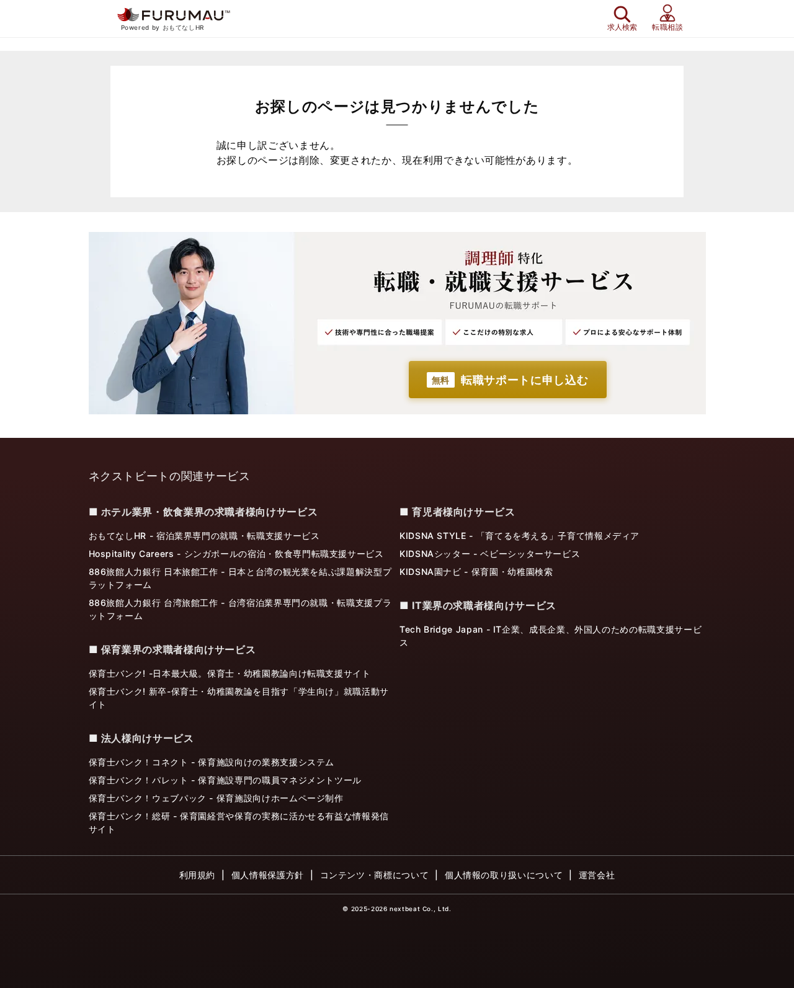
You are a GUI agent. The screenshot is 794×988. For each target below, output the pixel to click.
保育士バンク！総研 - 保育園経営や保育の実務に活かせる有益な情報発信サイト (239, 822)
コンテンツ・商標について (374, 875)
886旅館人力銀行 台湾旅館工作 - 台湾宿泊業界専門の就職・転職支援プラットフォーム (240, 609)
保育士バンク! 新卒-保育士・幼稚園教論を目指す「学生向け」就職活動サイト (239, 698)
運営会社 (597, 875)
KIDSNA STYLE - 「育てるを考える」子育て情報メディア (519, 535)
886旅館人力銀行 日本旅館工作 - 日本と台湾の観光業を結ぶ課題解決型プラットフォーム (240, 578)
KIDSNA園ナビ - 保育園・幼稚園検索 (476, 571)
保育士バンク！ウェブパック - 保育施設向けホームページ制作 (216, 798)
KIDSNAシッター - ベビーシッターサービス (489, 553)
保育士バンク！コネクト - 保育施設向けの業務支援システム (212, 762)
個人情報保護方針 (267, 875)
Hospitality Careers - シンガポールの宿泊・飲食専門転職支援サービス (236, 553)
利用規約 (197, 875)
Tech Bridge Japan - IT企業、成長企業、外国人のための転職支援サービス (550, 636)
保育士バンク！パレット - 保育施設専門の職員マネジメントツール (225, 780)
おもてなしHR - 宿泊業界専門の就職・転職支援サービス (204, 535)
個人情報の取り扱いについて (504, 875)
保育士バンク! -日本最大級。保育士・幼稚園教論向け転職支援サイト (230, 673)
